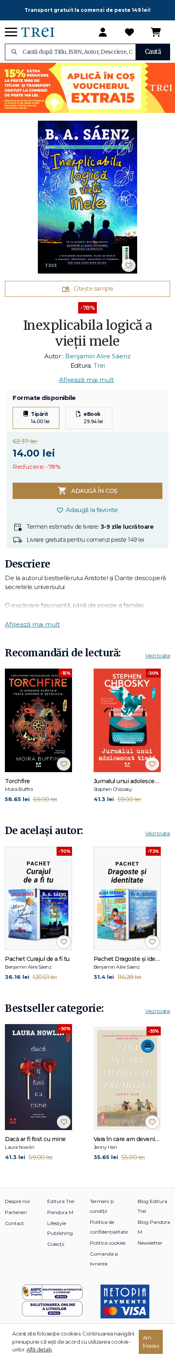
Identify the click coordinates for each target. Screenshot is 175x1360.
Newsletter (150, 1243)
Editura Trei (60, 1201)
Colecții (55, 1244)
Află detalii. (39, 1349)
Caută (153, 51)
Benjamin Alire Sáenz (98, 356)
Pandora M (60, 1212)
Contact (14, 1223)
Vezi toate (157, 655)
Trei (99, 365)
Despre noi (17, 1201)
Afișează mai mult (86, 380)
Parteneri (16, 1212)
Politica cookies (107, 1243)
